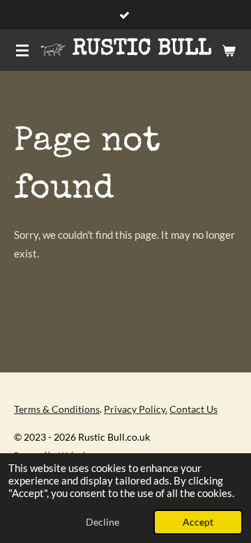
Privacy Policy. (135, 409)
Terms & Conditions (57, 409)
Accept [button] (198, 522)
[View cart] (228, 50)
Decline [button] (102, 522)
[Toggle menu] (22, 50)
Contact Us (193, 409)
